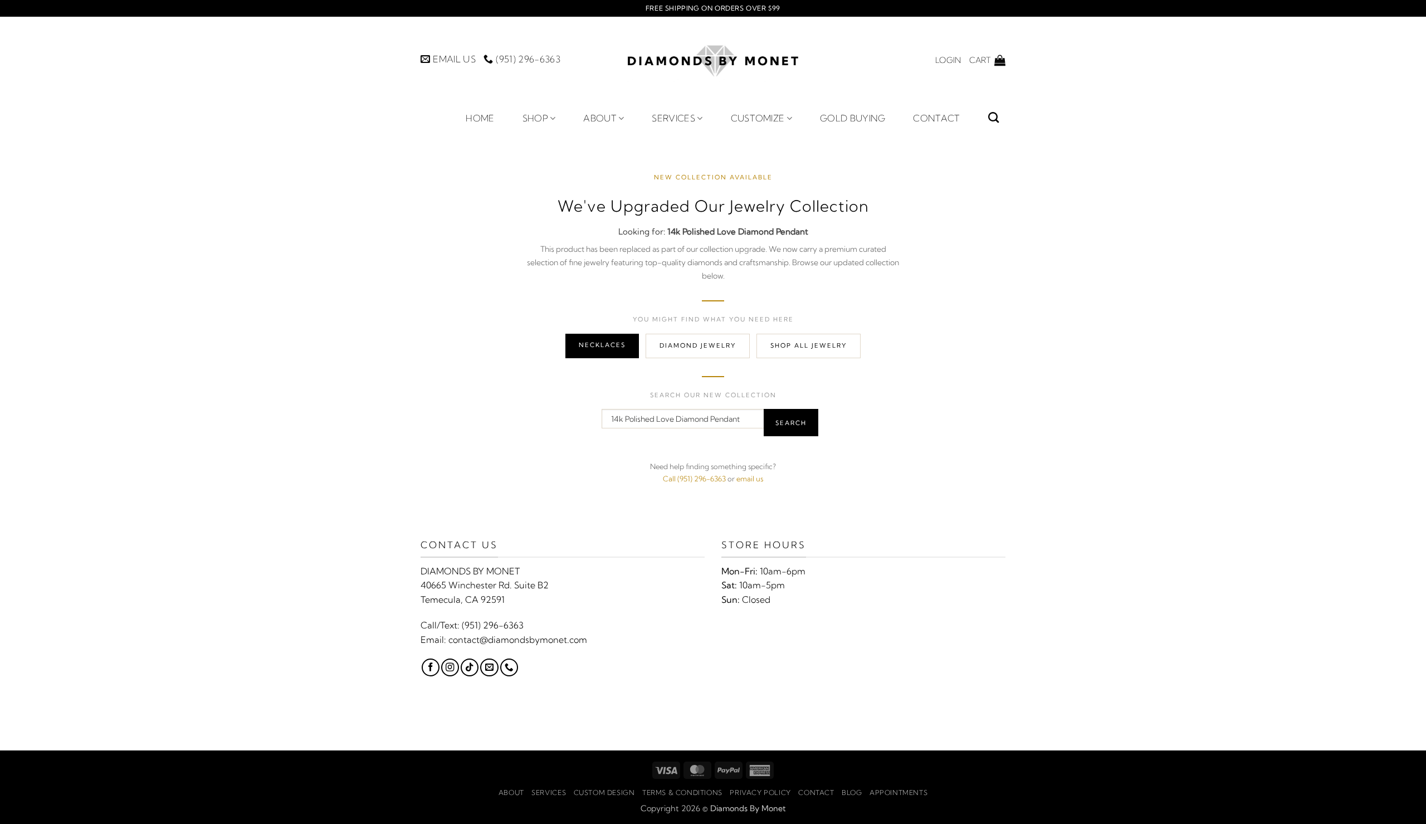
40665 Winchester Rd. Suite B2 (485, 585)
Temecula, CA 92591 (463, 599)
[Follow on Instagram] (450, 667)
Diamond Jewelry (698, 345)
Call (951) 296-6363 (694, 478)
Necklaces (602, 345)
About (600, 118)
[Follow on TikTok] (469, 667)
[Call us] (509, 667)
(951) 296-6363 (493, 625)
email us (749, 478)
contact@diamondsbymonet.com (517, 639)
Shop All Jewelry (808, 345)
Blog (852, 792)
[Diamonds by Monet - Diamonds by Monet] (713, 60)
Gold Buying (853, 118)
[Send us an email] (489, 667)
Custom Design (604, 792)
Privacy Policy (760, 792)
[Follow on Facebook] (430, 667)
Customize (758, 118)
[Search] (993, 117)
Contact (936, 118)
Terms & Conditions (682, 792)
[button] (948, 60)
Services (673, 118)
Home (480, 118)
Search (791, 423)
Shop (535, 118)
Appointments (898, 792)
